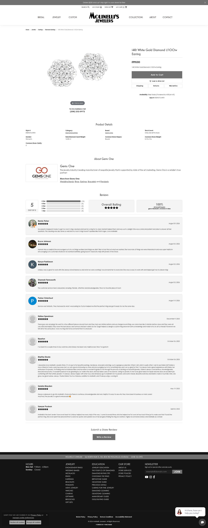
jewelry (34, 29)
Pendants (105, 181)
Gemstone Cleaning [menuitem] (101, 493)
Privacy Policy (125, 476)
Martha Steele (44, 357)
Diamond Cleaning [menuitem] (100, 491)
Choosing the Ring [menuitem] (100, 476)
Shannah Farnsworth (47, 280)
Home (27, 29)
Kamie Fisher (43, 221)
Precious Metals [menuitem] (99, 485)
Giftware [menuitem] (69, 496)
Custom (73, 17)
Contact (167, 17)
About (153, 17)
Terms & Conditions (106, 517)
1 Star (44, 211)
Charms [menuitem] (69, 493)
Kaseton (41, 339)
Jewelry (56, 17)
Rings (77, 181)
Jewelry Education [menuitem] (100, 467)
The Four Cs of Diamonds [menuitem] (103, 470)
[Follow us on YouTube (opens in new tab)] (146, 477)
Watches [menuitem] (69, 491)
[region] (77, 70)
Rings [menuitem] (67, 476)
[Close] (205, 2)
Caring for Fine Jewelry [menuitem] (103, 488)
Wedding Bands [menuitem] (72, 470)
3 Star (44, 206)
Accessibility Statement (123, 517)
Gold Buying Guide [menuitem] (100, 499)
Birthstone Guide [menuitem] (99, 479)
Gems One (109, 133)
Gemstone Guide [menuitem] (99, 482)
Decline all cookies (17, 522)
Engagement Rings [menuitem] (74, 467)
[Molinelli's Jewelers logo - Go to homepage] (104, 17)
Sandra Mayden (45, 386)
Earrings (40, 29)
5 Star (44, 201)
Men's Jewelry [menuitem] (71, 488)
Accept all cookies (33, 522)
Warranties (173, 86)
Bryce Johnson (44, 241)
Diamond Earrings (50, 29)
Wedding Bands (67, 181)
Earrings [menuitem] (69, 479)
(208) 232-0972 (77, 111)
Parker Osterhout (45, 298)
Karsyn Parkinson (45, 262)
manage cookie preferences (23, 518)
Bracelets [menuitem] (69, 482)
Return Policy (80, 517)
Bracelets (92, 181)
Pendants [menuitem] (69, 485)
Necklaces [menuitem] (70, 473)
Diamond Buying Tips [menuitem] (101, 473)
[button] (85, 7)
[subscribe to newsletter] (177, 472)
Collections (136, 17)
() (82, 201)
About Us (122, 467)
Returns (156, 86)
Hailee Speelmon (45, 316)
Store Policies (124, 473)
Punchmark (108, 524)
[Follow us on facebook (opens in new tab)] (154, 477)
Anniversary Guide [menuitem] (100, 496)
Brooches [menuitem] (70, 499)
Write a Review (104, 437)
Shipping (139, 86)
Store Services (124, 470)
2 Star (44, 208)
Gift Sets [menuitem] (69, 502)
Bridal (41, 17)
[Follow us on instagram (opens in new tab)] (150, 477)
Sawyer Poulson (45, 406)
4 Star (44, 204)
